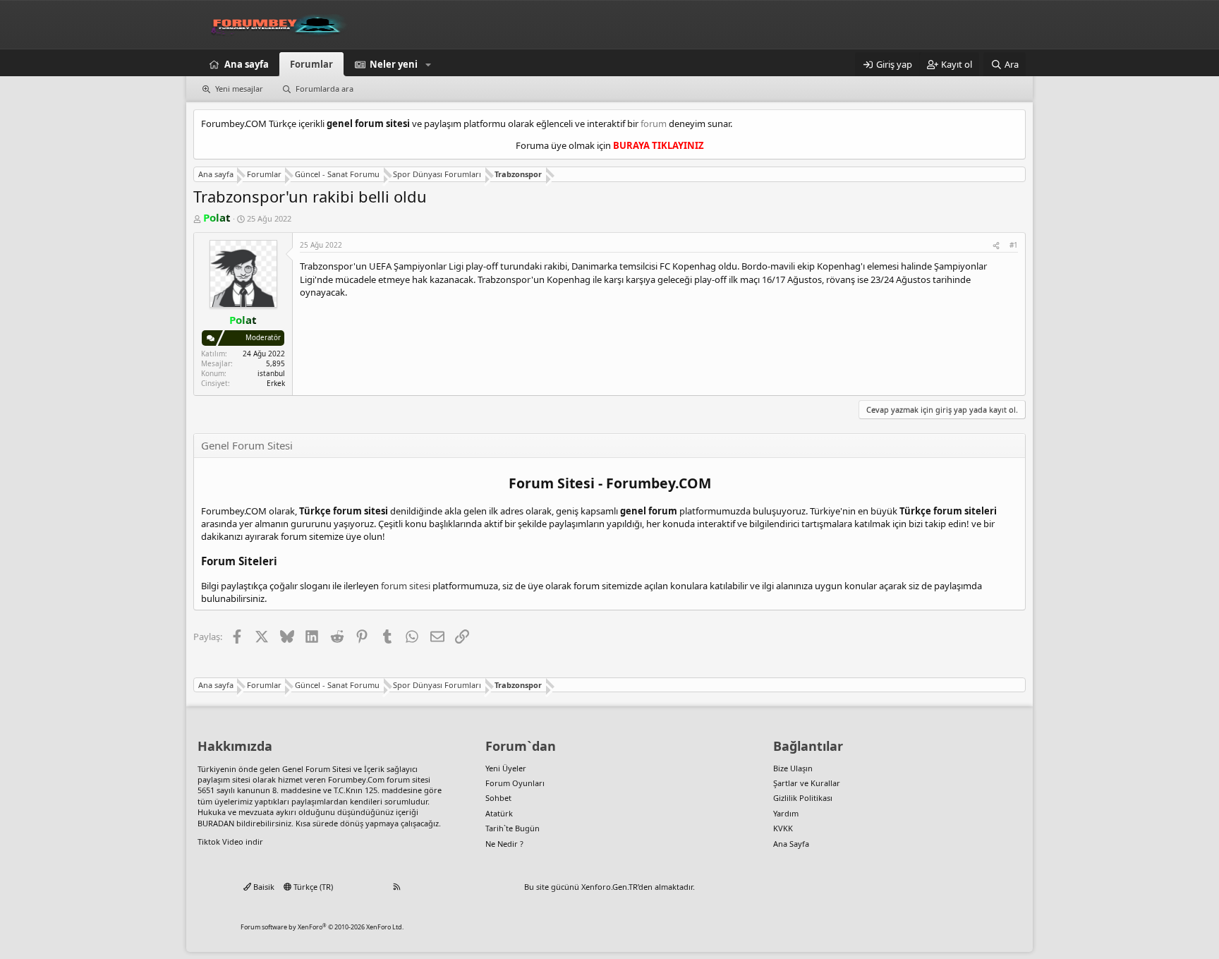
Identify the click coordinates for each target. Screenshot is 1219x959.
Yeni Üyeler (505, 768)
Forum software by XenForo (322, 926)
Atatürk (499, 813)
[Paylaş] (996, 245)
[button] (428, 64)
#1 (1013, 245)
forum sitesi (405, 585)
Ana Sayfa (791, 843)
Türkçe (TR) (312, 886)
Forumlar (311, 64)
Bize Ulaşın (793, 768)
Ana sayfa (246, 64)
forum (654, 123)
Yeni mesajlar (239, 88)
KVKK (783, 828)
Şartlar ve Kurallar (806, 783)
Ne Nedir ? (504, 843)
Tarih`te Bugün (512, 828)
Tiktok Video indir (230, 841)
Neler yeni (394, 64)
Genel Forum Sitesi (316, 769)
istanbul (271, 373)
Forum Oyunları (515, 783)
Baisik (262, 886)
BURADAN (216, 823)
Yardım (786, 813)
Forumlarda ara (324, 88)
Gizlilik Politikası (802, 797)
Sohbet (498, 797)
